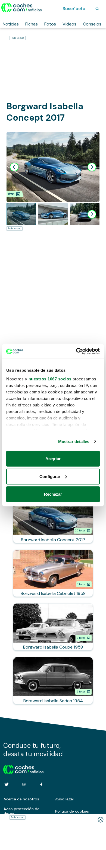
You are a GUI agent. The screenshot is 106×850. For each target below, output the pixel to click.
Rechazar (53, 494)
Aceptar (53, 458)
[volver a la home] (23, 768)
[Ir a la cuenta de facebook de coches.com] (41, 784)
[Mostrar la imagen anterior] (14, 167)
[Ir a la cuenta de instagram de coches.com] (23, 784)
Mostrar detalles (73, 441)
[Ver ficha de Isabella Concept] (53, 519)
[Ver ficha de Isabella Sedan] (53, 680)
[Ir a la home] (21, 8)
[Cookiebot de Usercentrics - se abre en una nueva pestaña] (76, 351)
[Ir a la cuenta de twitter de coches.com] (6, 784)
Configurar (49, 476)
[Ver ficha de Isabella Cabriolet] (53, 573)
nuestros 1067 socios (50, 378)
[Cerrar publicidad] (100, 819)
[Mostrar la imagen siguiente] (92, 167)
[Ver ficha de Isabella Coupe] (53, 627)
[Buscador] (97, 8)
